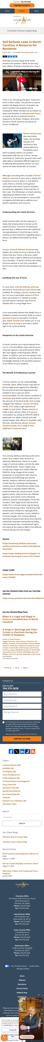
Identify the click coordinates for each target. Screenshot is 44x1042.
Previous (7, 667)
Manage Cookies (23, 969)
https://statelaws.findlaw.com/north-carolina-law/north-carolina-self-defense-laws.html (22, 546)
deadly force (14, 646)
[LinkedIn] (22, 751)
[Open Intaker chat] (22, 1041)
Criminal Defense (22, 643)
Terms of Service (31, 734)
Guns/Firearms (15, 639)
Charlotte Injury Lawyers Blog (15, 842)
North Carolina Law (31, 292)
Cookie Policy (34, 966)
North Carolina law (32, 133)
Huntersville (13, 648)
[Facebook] (11, 751)
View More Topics (10, 804)
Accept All (12, 1030)
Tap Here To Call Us (22, 5)
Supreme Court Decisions (14, 801)
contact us (33, 409)
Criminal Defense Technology (16, 781)
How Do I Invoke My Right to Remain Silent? (20, 863)
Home (7, 11)
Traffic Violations (11, 778)
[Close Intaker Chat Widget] (41, 995)
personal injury (33, 113)
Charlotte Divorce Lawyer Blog (15, 837)
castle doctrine (20, 641)
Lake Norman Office (22, 914)
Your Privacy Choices (19, 966)
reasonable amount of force (12, 652)
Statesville (26, 654)
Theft (6, 797)
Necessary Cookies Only (13, 1035)
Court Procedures (11, 775)
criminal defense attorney (22, 249)
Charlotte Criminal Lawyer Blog (22, 20)
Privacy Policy (17, 734)
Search (22, 823)
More (37, 11)
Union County (36, 654)
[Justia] (27, 751)
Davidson (6, 646)
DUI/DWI (8, 768)
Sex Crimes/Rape (11, 794)
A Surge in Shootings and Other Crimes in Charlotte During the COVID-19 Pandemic (20, 632)
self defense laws (29, 652)
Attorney (11, 641)
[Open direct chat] (38, 995)
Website (22, 980)
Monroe (28, 650)
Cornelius (11, 643)
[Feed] (32, 751)
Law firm (6, 650)
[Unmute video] (31, 1015)
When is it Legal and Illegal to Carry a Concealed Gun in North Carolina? (20, 619)
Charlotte (7, 398)
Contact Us (22, 997)
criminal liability (34, 643)
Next (25, 667)
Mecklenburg (20, 650)
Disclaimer (22, 984)
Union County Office (22, 930)
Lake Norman (34, 648)
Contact (22, 11)
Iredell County (24, 648)
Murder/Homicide (11, 791)
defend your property (26, 646)
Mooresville (36, 650)
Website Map (22, 992)
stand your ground (15, 654)
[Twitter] (16, 751)
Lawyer (12, 650)
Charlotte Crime (11, 788)
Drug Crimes (9, 784)
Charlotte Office (22, 896)
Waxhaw (9, 656)
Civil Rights (9, 771)
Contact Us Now (22, 738)
